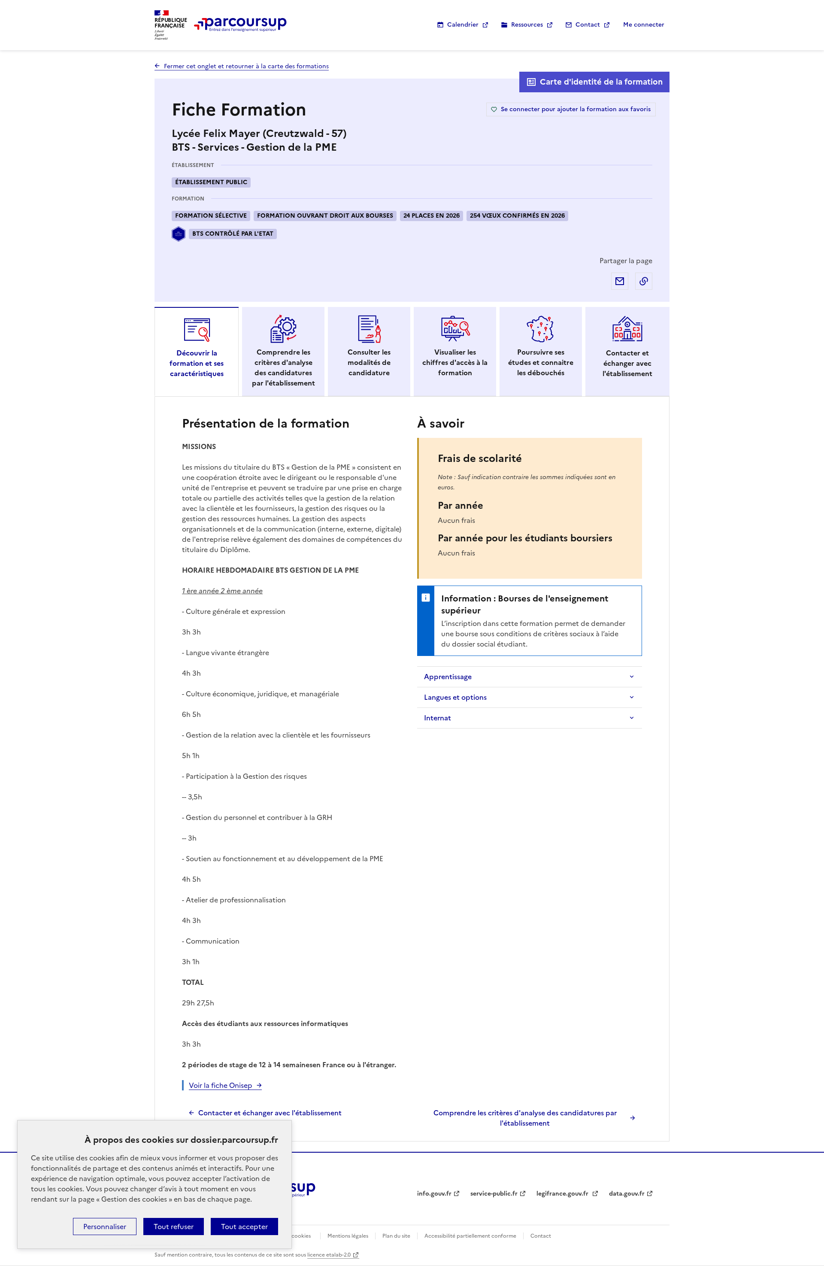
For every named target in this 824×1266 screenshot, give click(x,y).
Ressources (527, 24)
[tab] (196, 351)
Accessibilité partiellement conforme (470, 1236)
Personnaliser (104, 1226)
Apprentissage (448, 676)
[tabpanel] (412, 771)
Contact (588, 24)
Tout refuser (174, 1226)
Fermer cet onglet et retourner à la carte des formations (246, 66)
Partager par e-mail (619, 281)
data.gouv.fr (627, 1193)
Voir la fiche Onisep (220, 1085)
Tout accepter (244, 1226)
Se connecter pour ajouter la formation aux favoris (576, 109)
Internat (437, 718)
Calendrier (463, 24)
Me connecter (643, 24)
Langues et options (455, 697)
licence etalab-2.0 (329, 1255)
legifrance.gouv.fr (563, 1193)
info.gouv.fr (434, 1193)
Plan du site (396, 1236)
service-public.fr (494, 1193)
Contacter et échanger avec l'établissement (270, 1113)
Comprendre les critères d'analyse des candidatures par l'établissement (525, 1118)
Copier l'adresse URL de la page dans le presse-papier (643, 281)
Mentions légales (347, 1236)
